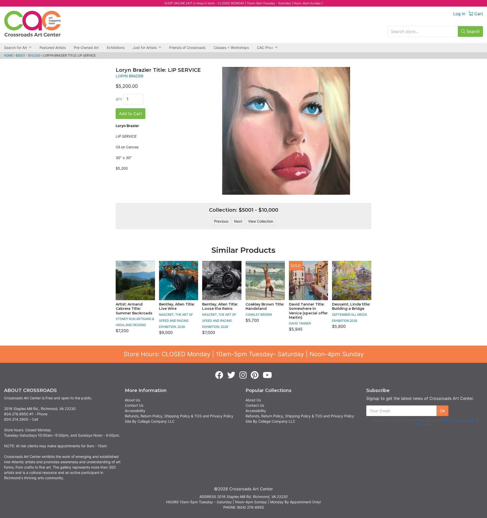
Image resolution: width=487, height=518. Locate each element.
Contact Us (134, 405)
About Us (132, 400)
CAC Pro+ (265, 47)
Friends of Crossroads (187, 47)
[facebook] (219, 375)
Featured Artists (53, 47)
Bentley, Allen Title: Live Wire (177, 306)
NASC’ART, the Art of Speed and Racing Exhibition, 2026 (176, 321)
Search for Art (15, 47)
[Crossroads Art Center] (32, 24)
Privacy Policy (451, 420)
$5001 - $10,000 (28, 55)
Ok (442, 410)
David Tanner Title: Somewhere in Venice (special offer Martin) (308, 311)
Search (472, 31)
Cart (478, 13)
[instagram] (243, 375)
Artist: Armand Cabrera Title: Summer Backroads (134, 308)
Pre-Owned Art (86, 47)
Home (8, 55)
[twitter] (231, 375)
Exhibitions (116, 47)
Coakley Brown (259, 314)
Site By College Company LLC (150, 421)
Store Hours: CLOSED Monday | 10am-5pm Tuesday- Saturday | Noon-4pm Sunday (244, 354)
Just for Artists (145, 47)
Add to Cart (130, 113)
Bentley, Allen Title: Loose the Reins (220, 306)
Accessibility (135, 410)
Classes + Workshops (231, 47)
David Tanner (300, 323)
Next (238, 221)
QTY (119, 99)
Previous (221, 221)
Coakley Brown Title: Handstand (265, 306)
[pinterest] (255, 375)
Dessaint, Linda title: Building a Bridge (351, 306)
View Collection (260, 221)
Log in (459, 13)
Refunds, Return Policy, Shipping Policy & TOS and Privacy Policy (179, 416)
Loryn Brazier (129, 76)
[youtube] (267, 375)
